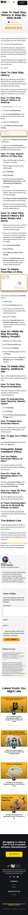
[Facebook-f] (10, 877)
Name (5, 620)
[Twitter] (18, 877)
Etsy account (17, 107)
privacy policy (19, 675)
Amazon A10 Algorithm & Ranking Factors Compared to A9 (14, 816)
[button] (14, 2)
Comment (7, 606)
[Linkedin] (10, 563)
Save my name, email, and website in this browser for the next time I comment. (13, 633)
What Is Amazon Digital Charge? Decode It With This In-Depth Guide (14, 752)
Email (5, 625)
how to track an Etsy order (16, 543)
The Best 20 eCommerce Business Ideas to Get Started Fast (14, 784)
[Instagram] (14, 877)
